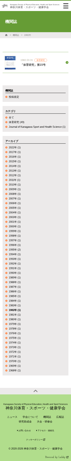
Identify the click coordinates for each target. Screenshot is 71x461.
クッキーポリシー (34, 439)
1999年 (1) (15, 231)
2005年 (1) (15, 207)
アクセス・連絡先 (45, 430)
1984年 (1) (15, 300)
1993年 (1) (15, 258)
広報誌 (60, 416)
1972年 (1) (15, 351)
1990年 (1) (15, 272)
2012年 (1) (15, 175)
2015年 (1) (15, 161)
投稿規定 (14, 96)
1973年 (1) (15, 347)
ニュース (12, 416)
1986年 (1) (15, 291)
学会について (30, 416)
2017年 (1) (15, 152)
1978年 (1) (15, 328)
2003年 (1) (15, 217)
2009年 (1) (15, 189)
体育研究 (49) (16, 122)
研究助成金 (25, 421)
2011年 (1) (14, 179)
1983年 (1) (15, 305)
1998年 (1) (15, 235)
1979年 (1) (15, 323)
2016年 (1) (15, 156)
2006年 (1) (15, 203)
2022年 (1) (15, 147)
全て (11, 117)
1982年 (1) (15, 310)
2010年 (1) (15, 184)
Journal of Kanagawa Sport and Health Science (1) (37, 126)
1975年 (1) (15, 337)
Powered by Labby (55, 457)
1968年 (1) (15, 370)
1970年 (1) (15, 361)
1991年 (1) (15, 268)
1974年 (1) (15, 342)
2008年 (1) (15, 193)
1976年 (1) (15, 333)
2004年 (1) (15, 212)
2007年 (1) (15, 198)
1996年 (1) (15, 244)
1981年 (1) (15, 314)
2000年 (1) (15, 226)
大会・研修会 (44, 421)
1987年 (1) (15, 286)
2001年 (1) (15, 221)
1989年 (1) (15, 277)
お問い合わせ (24, 430)
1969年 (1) (15, 365)
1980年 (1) (15, 319)
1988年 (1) (15, 282)
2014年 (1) (15, 166)
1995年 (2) (15, 249)
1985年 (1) (15, 296)
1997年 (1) (15, 240)
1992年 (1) (15, 263)
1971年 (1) (15, 356)
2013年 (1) (15, 170)
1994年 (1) (15, 254)
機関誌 (16, 35)
